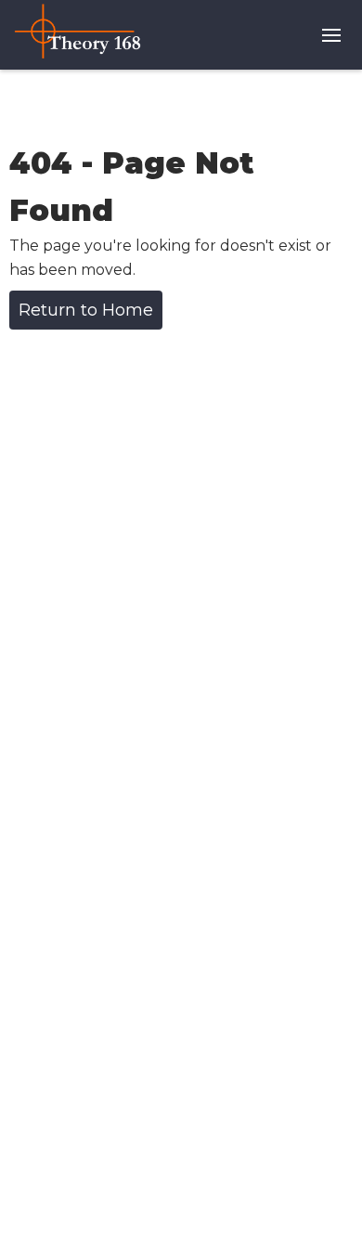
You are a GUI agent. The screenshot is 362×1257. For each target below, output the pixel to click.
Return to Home (86, 310)
